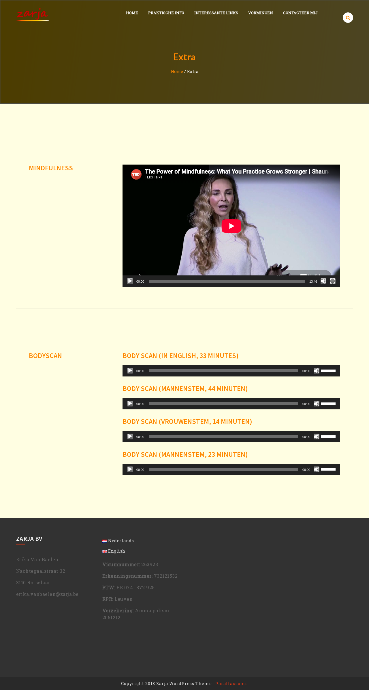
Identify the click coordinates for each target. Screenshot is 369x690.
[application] (231, 226)
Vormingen (260, 12)
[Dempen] (323, 281)
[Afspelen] (130, 281)
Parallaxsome (231, 683)
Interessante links (216, 12)
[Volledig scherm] (333, 281)
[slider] (329, 370)
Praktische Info (166, 12)
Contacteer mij (300, 12)
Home (132, 12)
